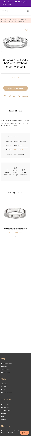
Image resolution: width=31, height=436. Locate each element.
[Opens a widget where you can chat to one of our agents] (24, 433)
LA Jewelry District (6, 393)
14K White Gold (18, 149)
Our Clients (4, 390)
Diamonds (4, 366)
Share (13, 96)
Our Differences (5, 387)
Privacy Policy (5, 404)
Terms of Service (6, 410)
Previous (3, 41)
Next (27, 41)
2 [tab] (13, 236)
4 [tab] (17, 236)
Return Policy (5, 407)
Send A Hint (24, 96)
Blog (2, 416)
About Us (4, 384)
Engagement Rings (6, 363)
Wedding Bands (9, 19)
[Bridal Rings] (3, 11)
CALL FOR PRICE (15, 77)
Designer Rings (5, 372)
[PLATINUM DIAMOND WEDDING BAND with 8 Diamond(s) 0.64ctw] (15, 212)
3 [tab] (15, 236)
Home (2, 19)
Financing (4, 413)
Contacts (3, 419)
